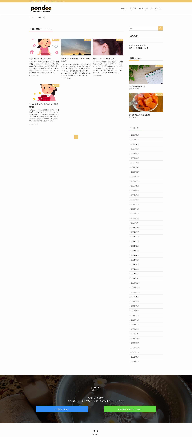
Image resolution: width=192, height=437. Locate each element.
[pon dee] (41, 8)
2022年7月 (135, 361)
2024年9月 (135, 241)
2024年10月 (135, 237)
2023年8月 (135, 301)
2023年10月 (135, 292)
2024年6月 (135, 255)
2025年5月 (135, 204)
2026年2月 (135, 163)
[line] (97, 431)
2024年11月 (135, 232)
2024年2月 (135, 274)
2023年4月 (135, 320)
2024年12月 (135, 227)
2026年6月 (135, 144)
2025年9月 (135, 186)
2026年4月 (135, 153)
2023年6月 (135, 311)
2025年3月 (135, 213)
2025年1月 (135, 223)
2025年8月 (135, 190)
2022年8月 (135, 357)
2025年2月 (135, 218)
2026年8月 (135, 135)
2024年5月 (135, 260)
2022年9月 (135, 352)
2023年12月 (135, 283)
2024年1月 (135, 278)
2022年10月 (135, 348)
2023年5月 (135, 315)
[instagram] (95, 431)
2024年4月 (135, 264)
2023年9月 (135, 297)
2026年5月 (135, 149)
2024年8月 (135, 246)
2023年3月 (135, 324)
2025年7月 (135, 195)
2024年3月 (135, 269)
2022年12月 (135, 338)
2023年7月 (135, 306)
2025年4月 (135, 209)
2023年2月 (135, 329)
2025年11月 (135, 176)
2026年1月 (135, 167)
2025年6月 (135, 200)
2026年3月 (135, 158)
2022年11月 (135, 343)
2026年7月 (135, 139)
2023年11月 (135, 287)
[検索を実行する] (160, 28)
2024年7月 (135, 250)
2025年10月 (135, 181)
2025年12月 (135, 172)
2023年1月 (135, 334)
